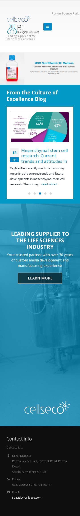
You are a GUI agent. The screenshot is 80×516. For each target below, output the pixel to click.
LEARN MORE (40, 278)
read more (48, 184)
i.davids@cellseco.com (26, 497)
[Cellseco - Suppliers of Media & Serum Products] (19, 18)
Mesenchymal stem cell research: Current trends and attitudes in (44, 155)
